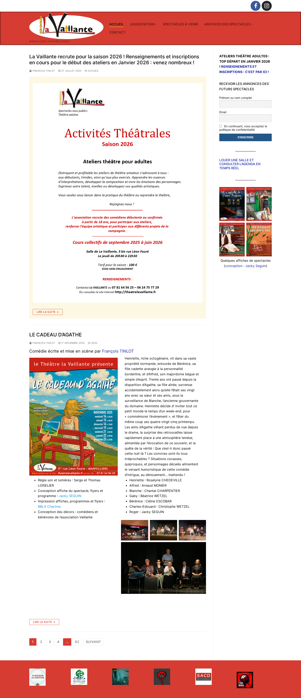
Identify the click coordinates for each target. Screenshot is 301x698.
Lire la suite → (47, 311)
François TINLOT (118, 351)
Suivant (93, 642)
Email (222, 112)
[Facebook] (256, 6)
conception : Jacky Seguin (245, 266)
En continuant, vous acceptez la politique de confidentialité (243, 127)
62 (77, 642)
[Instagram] (267, 6)
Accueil (93, 70)
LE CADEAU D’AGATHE (55, 335)
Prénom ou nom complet (235, 97)
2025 (94, 343)
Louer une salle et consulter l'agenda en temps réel (239, 164)
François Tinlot (43, 70)
